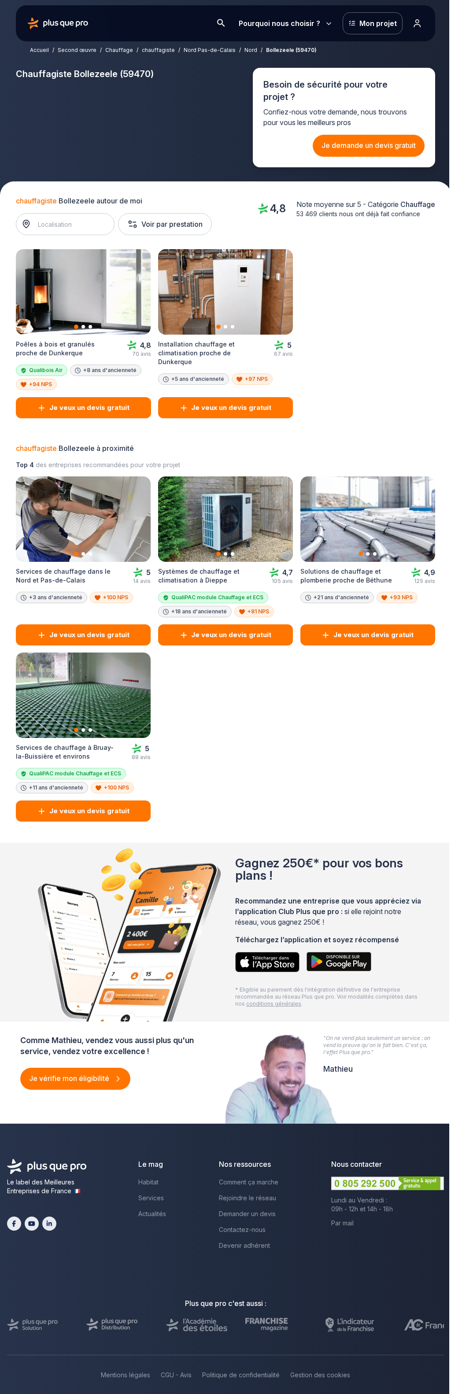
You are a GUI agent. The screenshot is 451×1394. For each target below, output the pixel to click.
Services (151, 1198)
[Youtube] (32, 1224)
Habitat (148, 1182)
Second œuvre (77, 50)
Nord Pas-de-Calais (210, 50)
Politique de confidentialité (241, 1375)
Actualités (152, 1213)
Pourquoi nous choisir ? (279, 23)
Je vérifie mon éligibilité (70, 1078)
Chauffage (119, 50)
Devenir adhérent (244, 1245)
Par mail (342, 1223)
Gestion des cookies (320, 1375)
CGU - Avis (176, 1375)
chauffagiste (158, 50)
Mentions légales (125, 1375)
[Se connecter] (417, 23)
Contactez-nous (242, 1229)
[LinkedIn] (49, 1224)
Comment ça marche (248, 1182)
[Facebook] (14, 1224)
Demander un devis (247, 1213)
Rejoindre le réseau (247, 1198)
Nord (250, 50)
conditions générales (273, 1003)
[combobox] (70, 224)
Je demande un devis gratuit (369, 145)
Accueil (39, 50)
